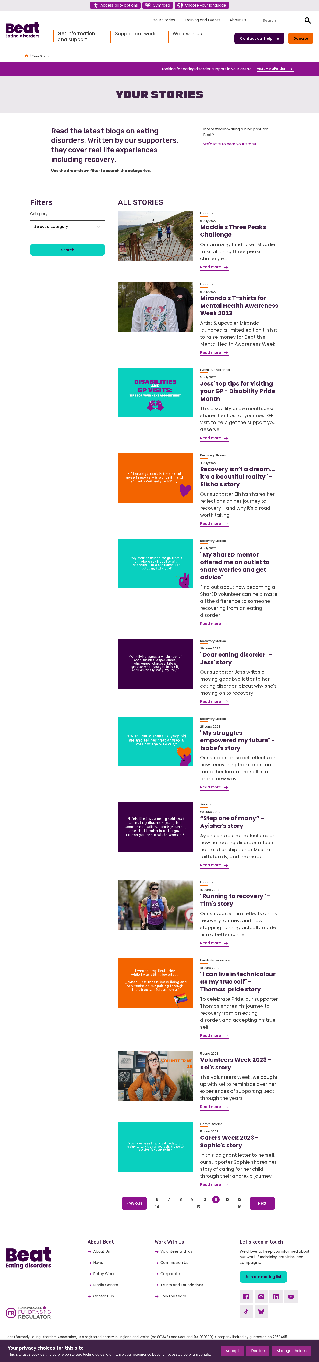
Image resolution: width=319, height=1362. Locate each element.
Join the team (173, 1296)
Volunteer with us (176, 1251)
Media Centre (105, 1285)
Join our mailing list (263, 1276)
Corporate (170, 1273)
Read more (211, 267)
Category (39, 213)
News (98, 1262)
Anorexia (207, 804)
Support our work (135, 34)
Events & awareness (215, 370)
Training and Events (202, 20)
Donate (300, 38)
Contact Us (103, 1296)
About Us (238, 20)
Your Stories (164, 20)
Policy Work (104, 1273)
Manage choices (291, 1350)
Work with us (187, 34)
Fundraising (209, 213)
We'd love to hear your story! (229, 144)
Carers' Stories (211, 1124)
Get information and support (76, 36)
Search (67, 250)
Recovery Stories (213, 455)
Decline (258, 1350)
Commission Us (174, 1262)
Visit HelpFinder (272, 68)
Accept (232, 1350)
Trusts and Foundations (181, 1285)
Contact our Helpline (259, 38)
